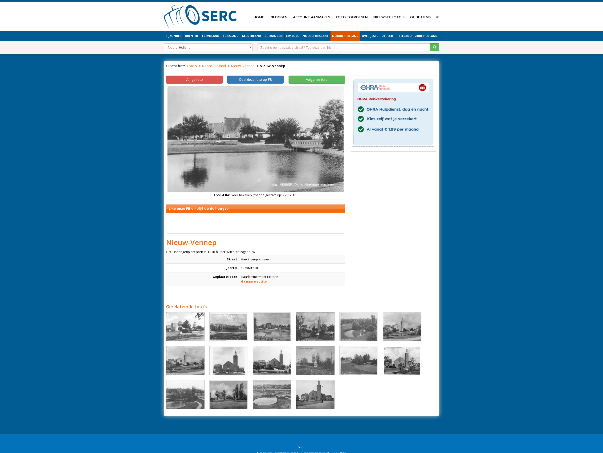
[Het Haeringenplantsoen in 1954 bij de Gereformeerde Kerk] (228, 360)
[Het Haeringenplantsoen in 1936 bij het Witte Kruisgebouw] (358, 360)
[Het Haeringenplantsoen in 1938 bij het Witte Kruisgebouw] (185, 394)
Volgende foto (317, 79)
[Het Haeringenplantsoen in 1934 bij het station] (315, 360)
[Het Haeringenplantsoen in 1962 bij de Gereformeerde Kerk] (402, 326)
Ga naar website (254, 281)
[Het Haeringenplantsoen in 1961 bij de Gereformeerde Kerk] (185, 360)
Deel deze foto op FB (255, 79)
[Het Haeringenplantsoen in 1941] (358, 326)
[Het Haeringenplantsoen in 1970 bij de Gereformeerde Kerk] (272, 360)
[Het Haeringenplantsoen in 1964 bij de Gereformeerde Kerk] (315, 394)
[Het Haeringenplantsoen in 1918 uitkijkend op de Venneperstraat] (272, 394)
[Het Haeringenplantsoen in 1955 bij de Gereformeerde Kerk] (402, 360)
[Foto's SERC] (200, 16)
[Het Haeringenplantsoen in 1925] (228, 326)
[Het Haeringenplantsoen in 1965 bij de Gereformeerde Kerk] (315, 326)
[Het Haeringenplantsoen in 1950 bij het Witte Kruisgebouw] (272, 326)
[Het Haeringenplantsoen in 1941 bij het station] (228, 394)
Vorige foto (194, 79)
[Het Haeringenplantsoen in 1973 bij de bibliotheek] (185, 326)
